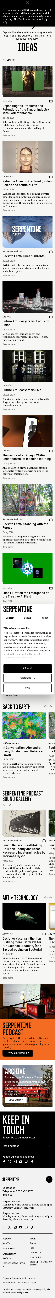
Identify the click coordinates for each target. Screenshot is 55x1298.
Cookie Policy (23, 1283)
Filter (6, 60)
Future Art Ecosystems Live (21, 390)
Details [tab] (27, 618)
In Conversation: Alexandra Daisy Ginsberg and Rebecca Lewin (22, 751)
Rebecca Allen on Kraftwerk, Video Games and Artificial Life (27, 183)
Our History (9, 1254)
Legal (33, 1283)
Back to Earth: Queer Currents (23, 256)
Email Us (7, 1195)
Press (33, 1243)
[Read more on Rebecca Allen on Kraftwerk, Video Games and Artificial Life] (27, 157)
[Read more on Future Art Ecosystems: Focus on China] (27, 297)
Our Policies (36, 1257)
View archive (16, 1100)
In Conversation (10, 743)
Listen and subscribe (17, 1053)
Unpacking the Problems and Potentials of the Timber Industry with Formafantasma (25, 109)
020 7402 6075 (24, 1191)
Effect (25, 1293)
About (33, 1239)
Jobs (32, 1248)
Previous (7, 695)
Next (15, 695)
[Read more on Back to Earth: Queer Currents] (27, 232)
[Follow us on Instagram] (15, 1161)
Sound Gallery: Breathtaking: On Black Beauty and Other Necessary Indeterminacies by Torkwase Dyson (23, 851)
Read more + (8, 135)
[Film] (51, 385)
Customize (25, 678)
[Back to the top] (49, 1179)
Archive (6, 1258)
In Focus (6, 317)
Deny (27, 688)
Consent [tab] (10, 618)
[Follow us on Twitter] (9, 1161)
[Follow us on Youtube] (20, 1161)
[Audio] (51, 251)
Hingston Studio (24, 1289)
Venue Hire (8, 1249)
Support (7, 1239)
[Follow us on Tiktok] (31, 1161)
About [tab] (45, 618)
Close (27, 2)
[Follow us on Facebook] (4, 1161)
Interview (7, 101)
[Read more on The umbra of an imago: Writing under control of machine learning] (27, 431)
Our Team (35, 1252)
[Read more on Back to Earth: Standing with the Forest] (27, 500)
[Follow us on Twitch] (26, 1161)
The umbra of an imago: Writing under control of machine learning (26, 457)
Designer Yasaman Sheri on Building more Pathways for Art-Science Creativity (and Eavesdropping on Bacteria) (22, 944)
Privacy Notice (8, 1283)
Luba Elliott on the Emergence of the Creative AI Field (25, 594)
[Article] (51, 101)
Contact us (8, 1188)
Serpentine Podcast (12, 251)
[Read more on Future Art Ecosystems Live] (27, 366)
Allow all (27, 668)
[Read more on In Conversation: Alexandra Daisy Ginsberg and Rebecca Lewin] (24, 725)
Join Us (6, 1243)
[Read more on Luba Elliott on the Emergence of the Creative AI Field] (27, 568)
